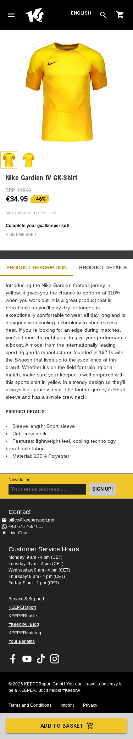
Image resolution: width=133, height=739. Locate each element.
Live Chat (18, 532)
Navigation (11, 14)
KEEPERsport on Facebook (13, 658)
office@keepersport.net (31, 520)
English (81, 13)
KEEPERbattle (23, 615)
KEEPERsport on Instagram (54, 658)
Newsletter (19, 479)
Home (47, 15)
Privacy (90, 705)
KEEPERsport (22, 607)
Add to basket (62, 726)
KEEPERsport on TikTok (40, 658)
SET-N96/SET (22, 234)
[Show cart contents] (120, 15)
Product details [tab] (103, 267)
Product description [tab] (36, 267)
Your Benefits (22, 641)
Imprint (67, 705)
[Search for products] (103, 15)
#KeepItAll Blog (24, 624)
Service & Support (26, 598)
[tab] (8, 160)
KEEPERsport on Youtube (27, 658)
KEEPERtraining (25, 632)
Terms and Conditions (30, 705)
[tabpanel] (66, 374)
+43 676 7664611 (26, 526)
